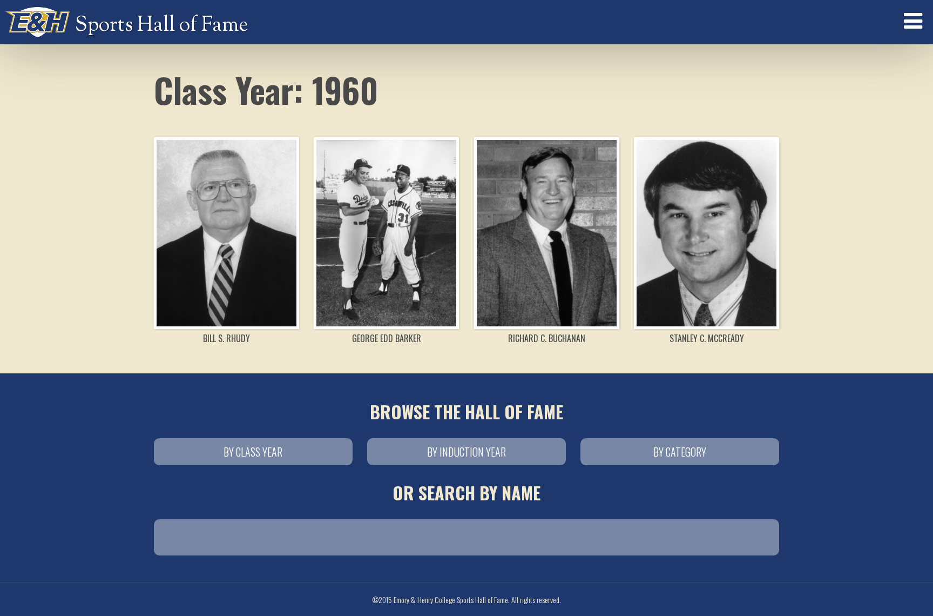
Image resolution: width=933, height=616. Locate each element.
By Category (679, 452)
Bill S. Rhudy (226, 338)
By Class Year (253, 452)
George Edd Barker (386, 338)
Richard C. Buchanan (546, 338)
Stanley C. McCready (707, 338)
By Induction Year (466, 452)
